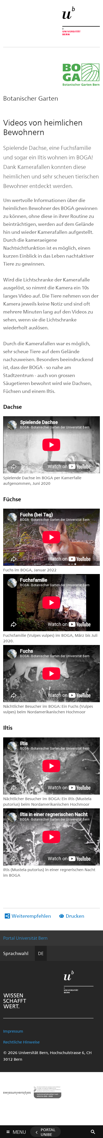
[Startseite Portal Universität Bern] (81, 20)
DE (41, 953)
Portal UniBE (48, 1132)
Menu (19, 1131)
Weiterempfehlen (31, 915)
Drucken (75, 915)
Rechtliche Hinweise (21, 1042)
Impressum (13, 1031)
